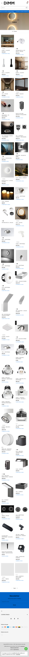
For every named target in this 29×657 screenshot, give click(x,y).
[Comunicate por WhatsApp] (26, 648)
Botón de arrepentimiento (14, 647)
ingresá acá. (23, 646)
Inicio (11, 19)
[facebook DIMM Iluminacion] (14, 618)
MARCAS (14, 19)
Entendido (18, 654)
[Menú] (2, 3)
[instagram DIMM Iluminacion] (11, 618)
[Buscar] (26, 7)
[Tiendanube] (14, 649)
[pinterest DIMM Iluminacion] (18, 618)
